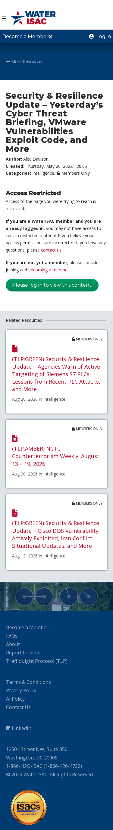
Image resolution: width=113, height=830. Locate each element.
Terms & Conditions (28, 682)
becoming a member (48, 270)
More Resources (26, 61)
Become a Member (27, 627)
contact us (51, 250)
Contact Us (18, 707)
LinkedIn (21, 728)
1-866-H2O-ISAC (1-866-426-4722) (44, 766)
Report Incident (23, 652)
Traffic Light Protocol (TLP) (36, 661)
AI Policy (15, 699)
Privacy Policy (21, 690)
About (13, 644)
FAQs (11, 635)
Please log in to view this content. (52, 285)
